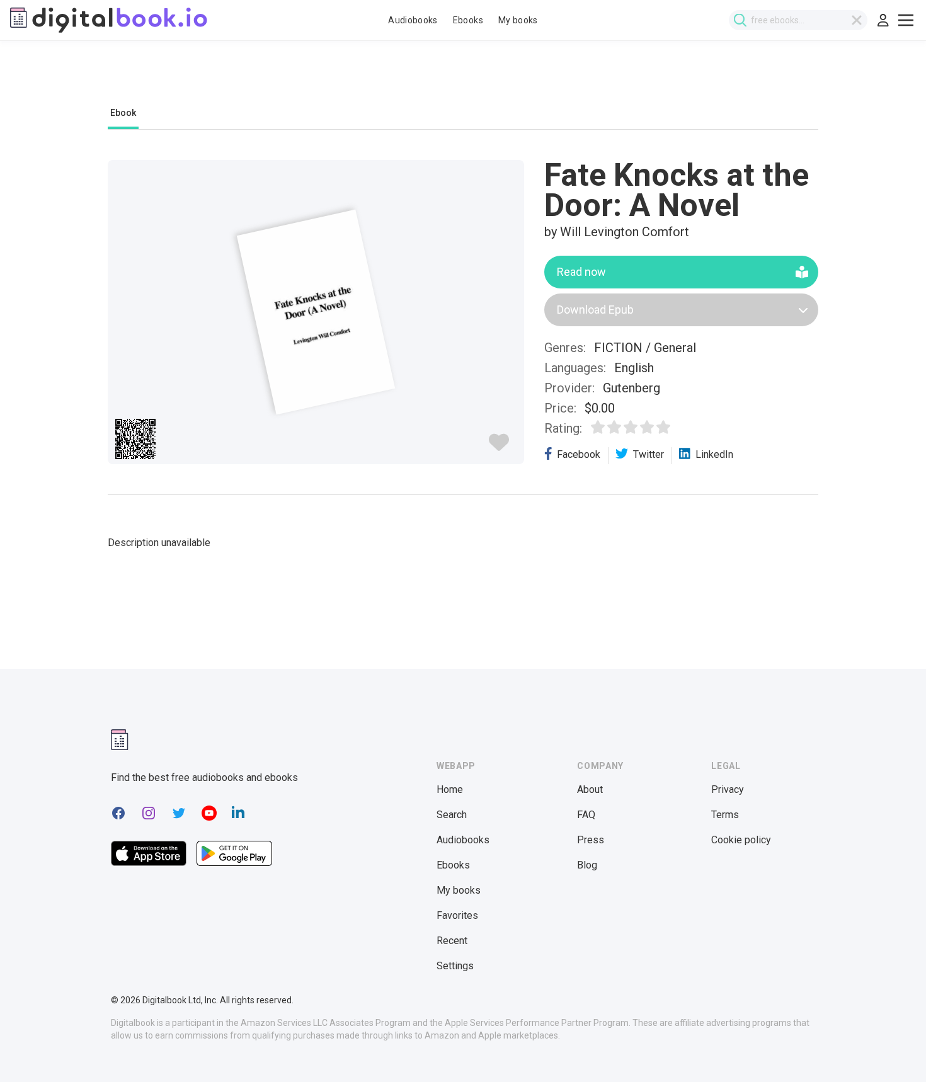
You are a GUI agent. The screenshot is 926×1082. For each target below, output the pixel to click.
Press (590, 840)
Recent (452, 941)
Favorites (457, 915)
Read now (581, 271)
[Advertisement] (463, 80)
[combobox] (798, 20)
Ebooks (468, 20)
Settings (455, 966)
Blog (587, 865)
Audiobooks (413, 20)
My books (518, 20)
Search (452, 815)
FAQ (586, 815)
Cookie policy (741, 840)
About (590, 789)
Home (450, 789)
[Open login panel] (883, 20)
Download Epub (595, 309)
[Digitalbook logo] (108, 20)
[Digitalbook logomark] (120, 739)
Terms (725, 815)
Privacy (727, 789)
